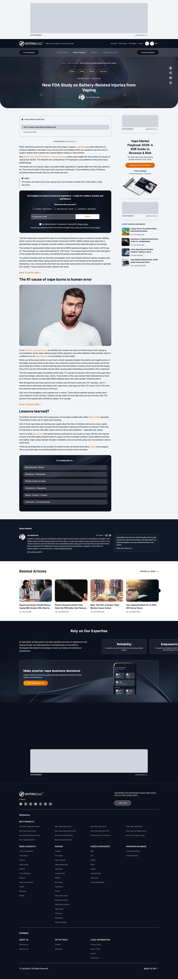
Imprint (93, 953)
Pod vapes (59, 856)
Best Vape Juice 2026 (134, 826)
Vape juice (58, 869)
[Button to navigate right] (159, 591)
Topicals (58, 851)
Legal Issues (24, 865)
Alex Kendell (137, 255)
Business (22, 891)
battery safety (94, 417)
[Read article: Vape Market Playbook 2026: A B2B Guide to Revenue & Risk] (126, 263)
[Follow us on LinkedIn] (170, 77)
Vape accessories (61, 865)
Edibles (57, 878)
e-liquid (93, 447)
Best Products (26, 822)
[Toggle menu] (152, 44)
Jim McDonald (94, 97)
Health (21, 896)
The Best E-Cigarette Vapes (29, 826)
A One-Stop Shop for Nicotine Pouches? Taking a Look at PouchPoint (142, 251)
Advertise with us (141, 35)
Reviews (59, 846)
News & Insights (73, 63)
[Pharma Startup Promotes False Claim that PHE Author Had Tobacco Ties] (71, 590)
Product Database (133, 851)
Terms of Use (95, 949)
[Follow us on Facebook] (170, 67)
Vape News (23, 856)
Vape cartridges (61, 922)
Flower (57, 891)
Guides (93, 869)
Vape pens (59, 918)
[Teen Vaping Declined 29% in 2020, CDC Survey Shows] (142, 590)
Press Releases (25, 873)
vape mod (39, 434)
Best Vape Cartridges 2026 (136, 831)
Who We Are (23, 945)
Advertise (114, 43)
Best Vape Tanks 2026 (27, 831)
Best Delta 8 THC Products (100, 835)
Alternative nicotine (62, 904)
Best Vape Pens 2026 (98, 826)
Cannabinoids (95, 873)
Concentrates (60, 873)
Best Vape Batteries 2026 (99, 831)
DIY (91, 856)
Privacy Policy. (83, 224)
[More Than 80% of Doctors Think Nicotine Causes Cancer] (106, 590)
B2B (92, 851)
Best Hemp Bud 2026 (27, 840)
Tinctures (58, 913)
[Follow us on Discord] (35, 803)
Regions (22, 878)
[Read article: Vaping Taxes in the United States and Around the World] (126, 232)
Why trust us (24, 949)
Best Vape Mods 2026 (63, 826)
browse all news (147, 571)
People (21, 887)
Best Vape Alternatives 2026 (65, 831)
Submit (87, 217)
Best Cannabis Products (64, 835)
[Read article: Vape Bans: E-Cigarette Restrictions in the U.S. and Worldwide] (126, 242)
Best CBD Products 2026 (135, 835)
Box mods (58, 882)
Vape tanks (59, 909)
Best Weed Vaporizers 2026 (29, 835)
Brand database (132, 856)
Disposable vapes (61, 896)
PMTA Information (26, 882)
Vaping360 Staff (139, 266)
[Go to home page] (31, 43)
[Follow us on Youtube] (20, 803)
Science (22, 869)
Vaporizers (59, 887)
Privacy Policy (95, 945)
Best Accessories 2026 (63, 840)
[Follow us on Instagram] (25, 803)
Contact (140, 43)
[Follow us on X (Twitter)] (170, 72)
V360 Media (132, 43)
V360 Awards (122, 43)
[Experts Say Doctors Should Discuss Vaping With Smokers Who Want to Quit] (35, 590)
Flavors (22, 860)
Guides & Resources (100, 846)
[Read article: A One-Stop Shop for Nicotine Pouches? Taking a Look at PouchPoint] (126, 252)
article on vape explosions (36, 350)
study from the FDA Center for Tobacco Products (46, 157)
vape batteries (42, 356)
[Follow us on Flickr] (50, 803)
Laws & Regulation (26, 851)
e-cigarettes (80, 147)
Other (92, 865)
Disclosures (94, 958)
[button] (157, 43)
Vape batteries (60, 860)
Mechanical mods (61, 900)
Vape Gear (94, 878)
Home (64, 63)
